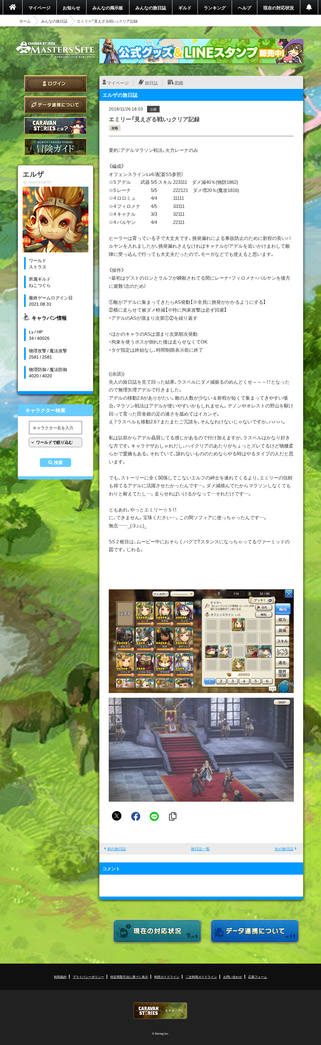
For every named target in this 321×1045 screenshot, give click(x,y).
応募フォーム (257, 976)
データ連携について (55, 104)
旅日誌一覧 (200, 848)
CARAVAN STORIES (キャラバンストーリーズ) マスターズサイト (55, 50)
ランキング (215, 7)
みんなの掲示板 (107, 7)
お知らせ (71, 7)
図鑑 (179, 83)
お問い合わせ (232, 976)
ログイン (55, 83)
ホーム (25, 21)
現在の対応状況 (278, 7)
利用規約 (60, 976)
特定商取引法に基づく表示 (129, 976)
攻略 (114, 128)
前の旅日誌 (116, 848)
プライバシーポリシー (88, 976)
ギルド (185, 7)
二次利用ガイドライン (201, 976)
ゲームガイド (55, 146)
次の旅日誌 (284, 848)
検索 (58, 462)
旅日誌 (151, 83)
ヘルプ (244, 7)
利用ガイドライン (166, 976)
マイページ (39, 7)
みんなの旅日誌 (150, 7)
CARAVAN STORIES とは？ (55, 125)
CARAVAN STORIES (160, 1010)
